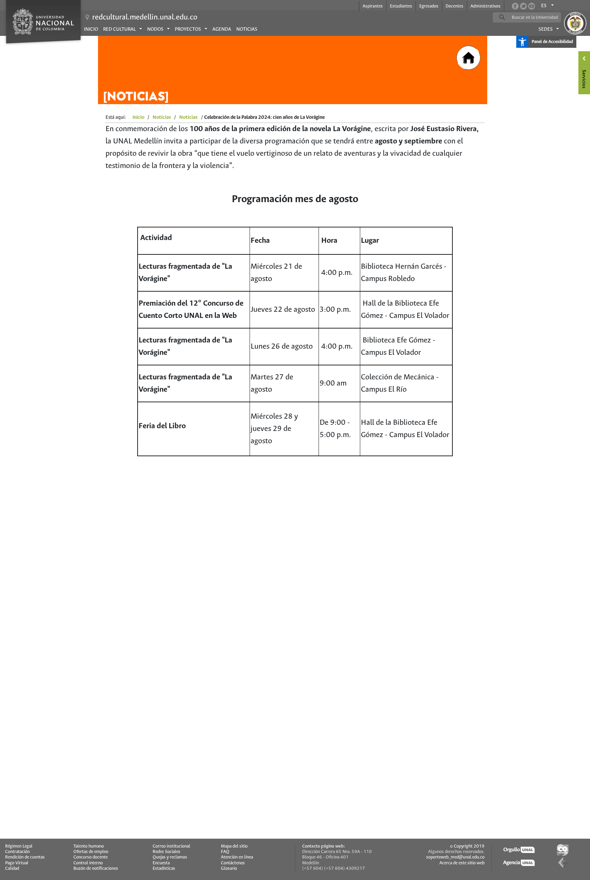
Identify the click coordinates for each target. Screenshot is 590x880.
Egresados (428, 6)
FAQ (225, 851)
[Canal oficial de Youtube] (531, 6)
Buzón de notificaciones (95, 868)
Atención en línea (237, 857)
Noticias (246, 29)
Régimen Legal (18, 846)
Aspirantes (373, 6)
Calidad (12, 868)
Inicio (91, 29)
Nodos (155, 29)
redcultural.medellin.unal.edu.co (144, 17)
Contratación (17, 851)
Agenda (221, 29)
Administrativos (485, 6)
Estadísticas (164, 868)
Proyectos (188, 29)
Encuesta (161, 863)
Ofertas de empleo (90, 851)
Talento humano (88, 846)
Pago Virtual (16, 863)
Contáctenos (233, 863)
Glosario (229, 868)
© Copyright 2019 (467, 846)
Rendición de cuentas (25, 857)
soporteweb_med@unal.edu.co (455, 857)
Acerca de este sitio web (461, 863)
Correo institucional (171, 846)
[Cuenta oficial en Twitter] (523, 6)
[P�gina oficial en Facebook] (515, 6)
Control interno (88, 863)
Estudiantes (401, 6)
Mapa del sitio (234, 846)
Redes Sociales (166, 851)
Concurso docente (90, 857)
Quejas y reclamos (170, 857)
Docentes (454, 6)
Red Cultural (119, 29)
